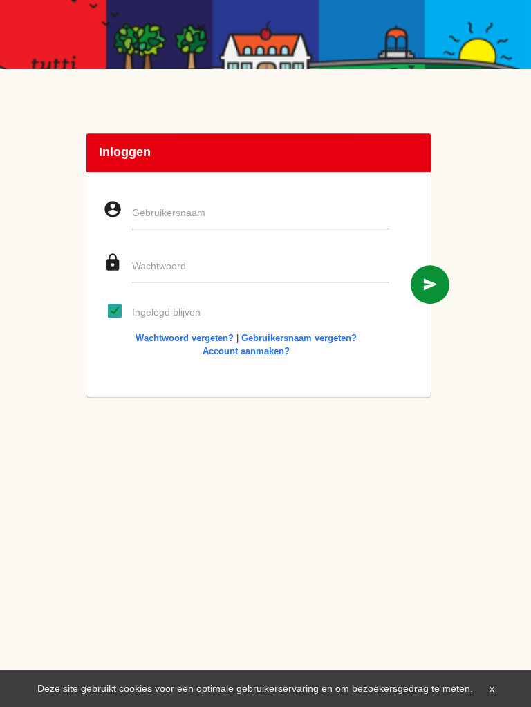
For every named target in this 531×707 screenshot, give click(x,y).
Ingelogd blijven (166, 312)
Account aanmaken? (246, 351)
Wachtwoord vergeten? (185, 338)
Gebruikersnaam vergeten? (299, 338)
